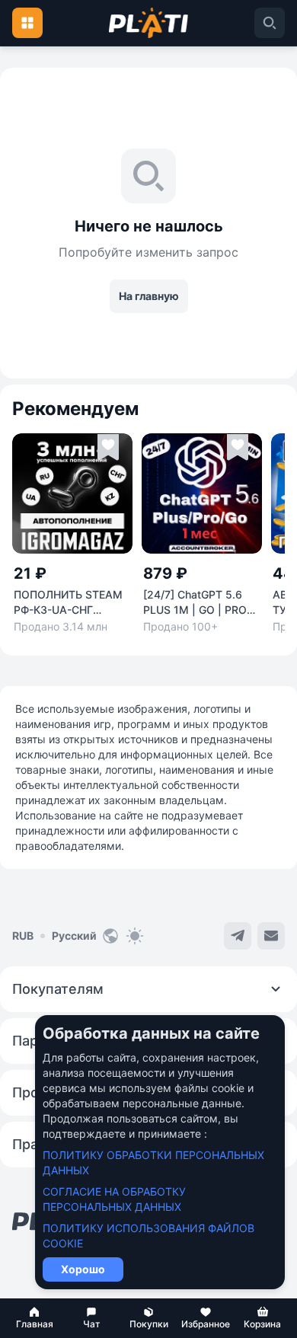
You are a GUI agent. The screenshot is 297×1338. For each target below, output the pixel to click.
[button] (34, 1318)
